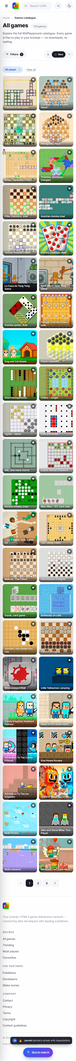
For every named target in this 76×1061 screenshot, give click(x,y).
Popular (48, 54)
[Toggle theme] (69, 6)
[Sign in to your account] (58, 5)
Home (6, 17)
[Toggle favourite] (33, 79)
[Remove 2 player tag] (19, 70)
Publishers (9, 972)
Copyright (9, 1019)
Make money (11, 985)
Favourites (9, 957)
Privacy (7, 1006)
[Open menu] (6, 6)
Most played (11, 951)
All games (9, 938)
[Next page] (55, 883)
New (60, 54)
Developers (10, 979)
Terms (7, 1013)
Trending (8, 945)
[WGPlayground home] (15, 6)
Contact (8, 1000)
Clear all (31, 69)
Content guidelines (15, 1025)
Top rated (69, 54)
